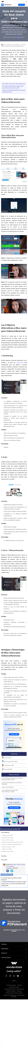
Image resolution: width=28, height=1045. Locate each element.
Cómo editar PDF (8, 769)
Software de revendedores (13, 44)
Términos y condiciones (11, 985)
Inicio (4, 44)
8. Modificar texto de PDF (7, 851)
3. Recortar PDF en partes (7, 840)
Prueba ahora (21, 4)
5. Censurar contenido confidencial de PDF (11, 844)
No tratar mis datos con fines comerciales (14, 993)
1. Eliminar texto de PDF (7, 835)
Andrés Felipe (16, 864)
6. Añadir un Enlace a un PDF (8, 846)
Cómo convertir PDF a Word (10, 761)
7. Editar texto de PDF (6, 849)
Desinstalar (19, 991)
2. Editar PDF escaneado (7, 837)
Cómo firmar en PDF (9, 765)
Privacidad (19, 985)
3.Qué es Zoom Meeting (7, 787)
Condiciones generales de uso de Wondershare (14, 989)
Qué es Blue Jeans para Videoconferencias (13, 83)
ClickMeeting (19, 362)
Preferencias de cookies (14, 987)
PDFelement (10, 881)
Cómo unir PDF (7, 757)
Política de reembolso (11, 991)
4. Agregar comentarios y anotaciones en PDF (12, 842)
